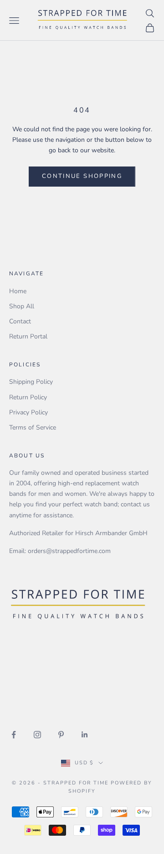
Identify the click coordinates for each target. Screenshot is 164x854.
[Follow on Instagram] (37, 734)
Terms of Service (32, 427)
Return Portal (28, 336)
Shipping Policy (31, 381)
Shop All (21, 306)
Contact (20, 321)
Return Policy (28, 397)
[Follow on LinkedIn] (84, 734)
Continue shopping (82, 176)
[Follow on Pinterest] (61, 734)
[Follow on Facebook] (13, 734)
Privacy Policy (28, 412)
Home (17, 291)
